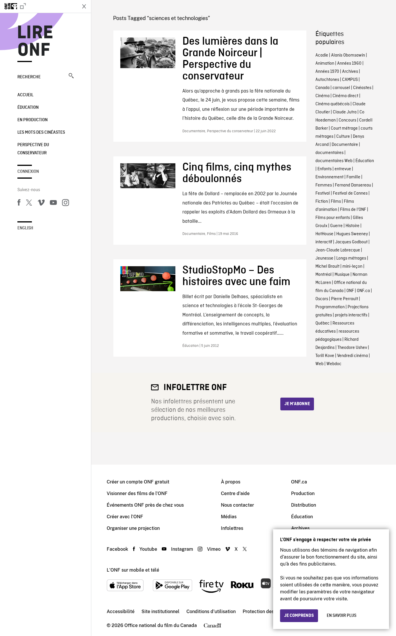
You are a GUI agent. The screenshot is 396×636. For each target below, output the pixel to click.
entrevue (343, 169)
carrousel (341, 88)
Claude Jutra (345, 112)
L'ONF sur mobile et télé (133, 570)
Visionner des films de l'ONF (137, 493)
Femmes (323, 185)
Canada (322, 88)
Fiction (321, 201)
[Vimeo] (41, 203)
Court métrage (344, 128)
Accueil (25, 95)
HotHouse (324, 234)
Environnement (329, 177)
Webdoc (333, 364)
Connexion (28, 171)
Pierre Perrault (344, 299)
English (25, 228)
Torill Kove (324, 356)
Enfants (324, 169)
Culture (343, 136)
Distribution (303, 505)
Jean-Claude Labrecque (337, 250)
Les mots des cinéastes (41, 132)
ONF (350, 291)
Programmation (330, 307)
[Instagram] (65, 203)
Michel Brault (327, 266)
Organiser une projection (133, 528)
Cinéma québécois (332, 104)
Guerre (336, 226)
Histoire (352, 226)
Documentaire (345, 145)
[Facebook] (18, 203)
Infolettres (232, 528)
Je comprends (299, 615)
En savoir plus (341, 615)
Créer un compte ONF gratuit (138, 482)
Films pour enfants (332, 218)
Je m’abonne (297, 404)
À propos (230, 482)
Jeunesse (324, 258)
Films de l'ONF (353, 210)
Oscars (321, 299)
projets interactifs (351, 315)
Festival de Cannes (350, 193)
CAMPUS (350, 80)
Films (336, 201)
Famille (353, 177)
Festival (322, 193)
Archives (350, 72)
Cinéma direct (345, 96)
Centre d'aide (235, 493)
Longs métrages (351, 258)
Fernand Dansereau (353, 185)
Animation (324, 63)
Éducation (28, 107)
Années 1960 (349, 63)
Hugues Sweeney (352, 234)
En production (32, 120)
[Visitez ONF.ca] (38, 6)
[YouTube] (53, 203)
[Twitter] (29, 203)
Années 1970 (327, 72)
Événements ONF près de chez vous (145, 505)
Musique (342, 275)
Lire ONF (35, 41)
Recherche (29, 77)
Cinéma (322, 96)
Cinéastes (362, 88)
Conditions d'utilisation (211, 611)
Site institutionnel (160, 611)
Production (303, 493)
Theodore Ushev (352, 348)
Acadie (321, 55)
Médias (229, 516)
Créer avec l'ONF (125, 516)
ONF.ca (363, 291)
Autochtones (327, 80)
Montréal (323, 275)
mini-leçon (352, 266)
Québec (322, 323)
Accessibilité (121, 611)
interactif (323, 242)
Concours (347, 120)
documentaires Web (334, 161)
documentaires (329, 153)
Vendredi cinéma (352, 356)
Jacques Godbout (351, 242)
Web (319, 364)
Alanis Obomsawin (348, 55)
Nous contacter (237, 505)
